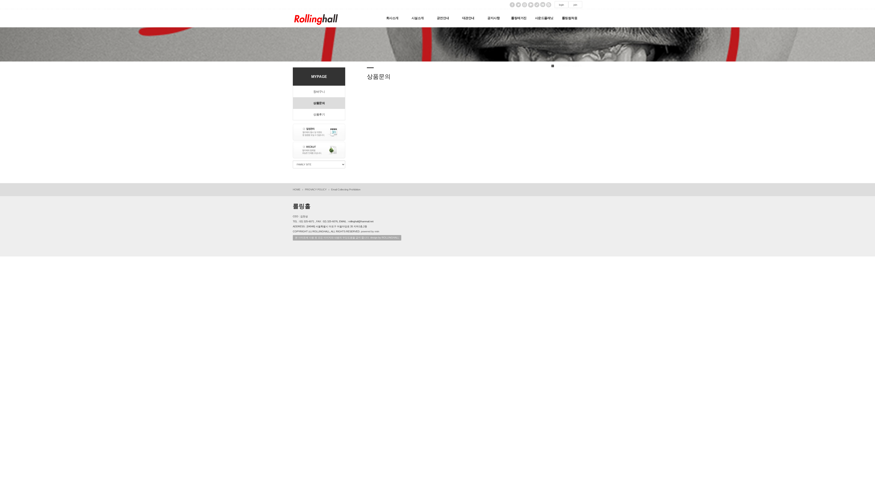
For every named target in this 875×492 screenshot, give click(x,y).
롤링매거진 (519, 18)
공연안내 (443, 18)
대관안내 (468, 18)
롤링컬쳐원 (569, 18)
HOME (296, 189)
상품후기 (319, 114)
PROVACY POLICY (316, 189)
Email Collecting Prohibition (345, 189)
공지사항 (493, 18)
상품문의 (319, 103)
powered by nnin (370, 231)
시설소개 (418, 18)
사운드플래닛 (544, 18)
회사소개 (392, 18)
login (561, 4)
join (575, 4)
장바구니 (319, 91)
